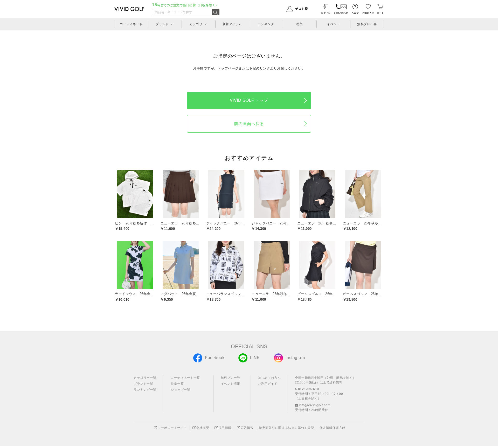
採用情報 (224, 428)
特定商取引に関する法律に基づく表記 (286, 428)
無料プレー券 (230, 378)
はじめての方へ (269, 378)
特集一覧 (177, 384)
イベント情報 (230, 384)
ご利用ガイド (267, 384)
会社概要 (202, 428)
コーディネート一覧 (185, 378)
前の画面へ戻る (249, 123)
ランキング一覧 (145, 390)
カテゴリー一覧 (145, 378)
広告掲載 (246, 428)
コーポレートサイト (172, 428)
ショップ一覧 (180, 390)
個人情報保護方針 (332, 428)
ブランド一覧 (143, 384)
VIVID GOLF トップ (249, 100)
